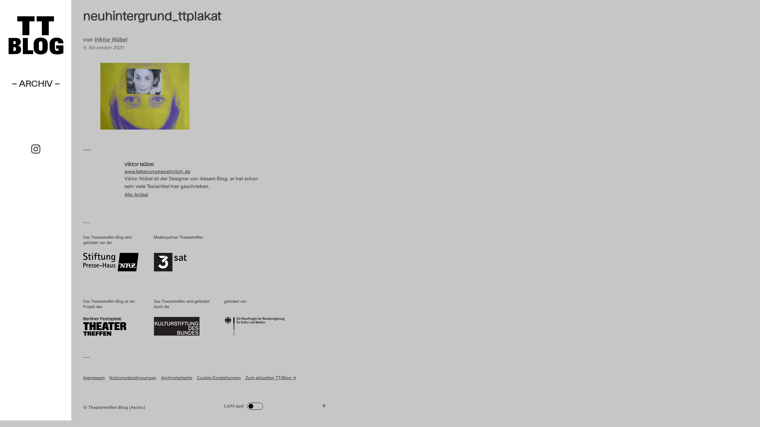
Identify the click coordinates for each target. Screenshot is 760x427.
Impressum (94, 378)
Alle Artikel (136, 194)
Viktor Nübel (110, 39)
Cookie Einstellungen (219, 378)
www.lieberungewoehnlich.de (157, 171)
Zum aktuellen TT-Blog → (270, 378)
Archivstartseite (176, 378)
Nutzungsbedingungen (132, 378)
